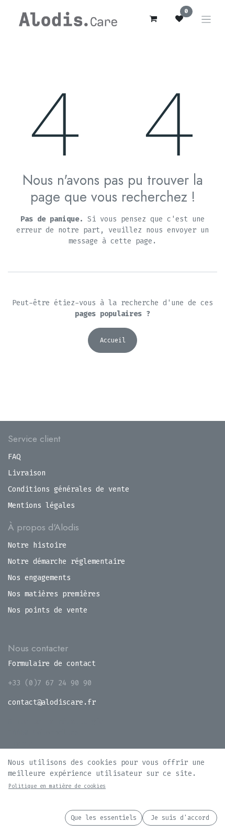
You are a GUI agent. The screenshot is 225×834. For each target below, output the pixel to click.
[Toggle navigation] (206, 19)
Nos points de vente (47, 610)
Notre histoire (37, 545)
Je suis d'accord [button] (180, 818)
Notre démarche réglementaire (66, 561)
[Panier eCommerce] (153, 18)
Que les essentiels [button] (104, 818)
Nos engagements (39, 578)
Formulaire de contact (52, 664)
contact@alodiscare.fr (52, 702)
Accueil (113, 340)
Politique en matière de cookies (57, 786)
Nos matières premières (54, 594)
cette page (131, 241)
